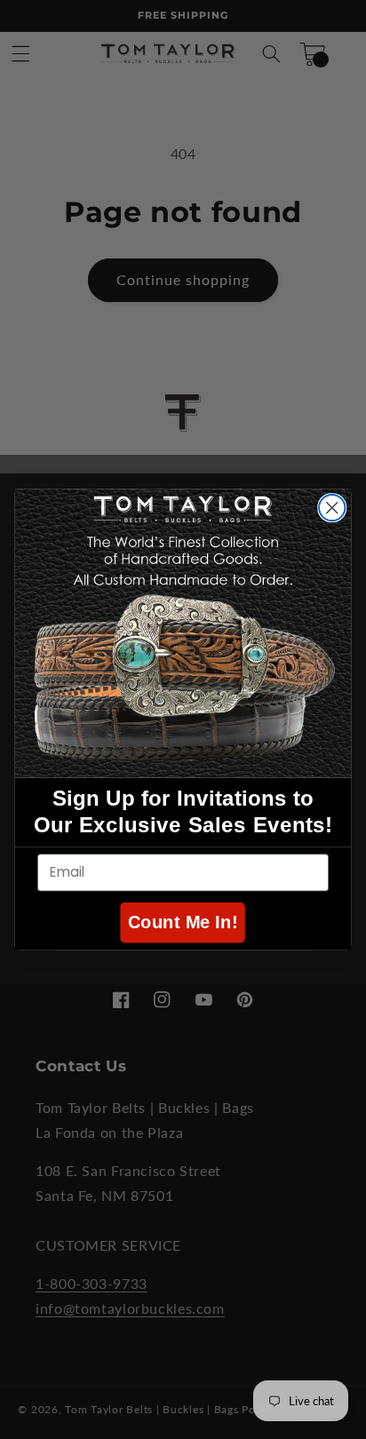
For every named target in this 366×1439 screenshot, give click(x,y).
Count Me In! (183, 922)
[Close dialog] (332, 508)
